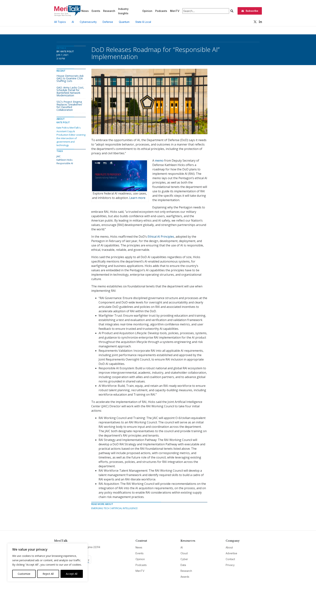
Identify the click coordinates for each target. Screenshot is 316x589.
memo (159, 160)
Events (96, 10)
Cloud (184, 553)
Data (183, 565)
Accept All (71, 573)
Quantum (124, 21)
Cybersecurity (88, 21)
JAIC (59, 156)
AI (73, 21)
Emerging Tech (100, 508)
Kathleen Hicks (65, 159)
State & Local (143, 21)
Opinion (147, 10)
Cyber (184, 559)
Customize (24, 573)
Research (109, 10)
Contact (230, 559)
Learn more (137, 198)
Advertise (231, 553)
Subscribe (252, 10)
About (229, 547)
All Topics (60, 21)
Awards (184, 576)
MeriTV (174, 10)
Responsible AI (65, 163)
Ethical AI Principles (161, 237)
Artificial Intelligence (124, 508)
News (85, 10)
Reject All (48, 573)
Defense (108, 21)
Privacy (230, 565)
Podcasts (161, 10)
